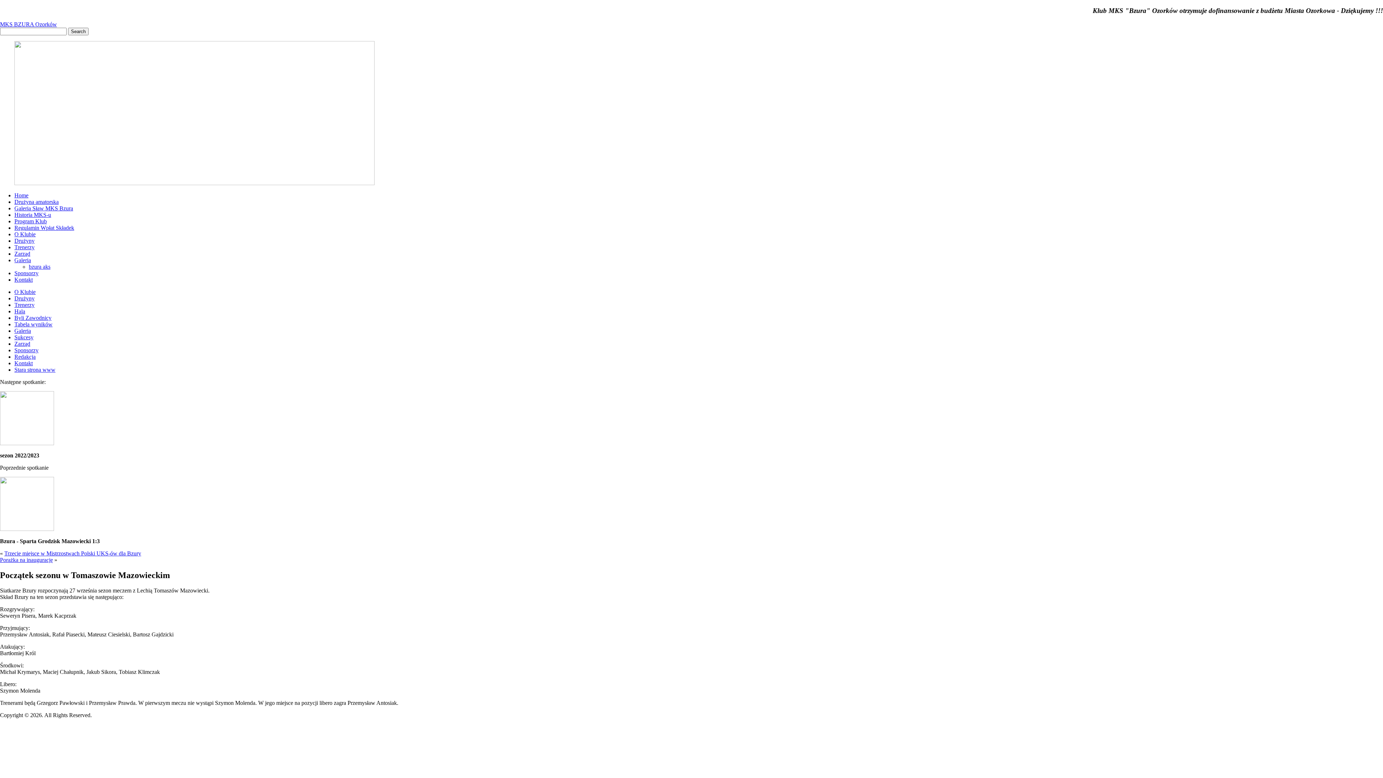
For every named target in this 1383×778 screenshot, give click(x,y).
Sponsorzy (26, 273)
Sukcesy (23, 337)
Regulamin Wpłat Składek (44, 228)
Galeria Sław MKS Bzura (43, 208)
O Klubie (25, 234)
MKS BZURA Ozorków (28, 24)
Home (21, 195)
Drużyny (24, 241)
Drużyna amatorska (36, 202)
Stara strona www (34, 370)
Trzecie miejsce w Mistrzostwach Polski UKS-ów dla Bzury (72, 553)
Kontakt (23, 280)
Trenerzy (24, 247)
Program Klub (30, 221)
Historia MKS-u (32, 215)
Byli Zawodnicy (33, 318)
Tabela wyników (33, 324)
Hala (19, 311)
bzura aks (39, 267)
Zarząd (22, 254)
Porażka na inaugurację (26, 560)
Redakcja (25, 357)
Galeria (22, 260)
